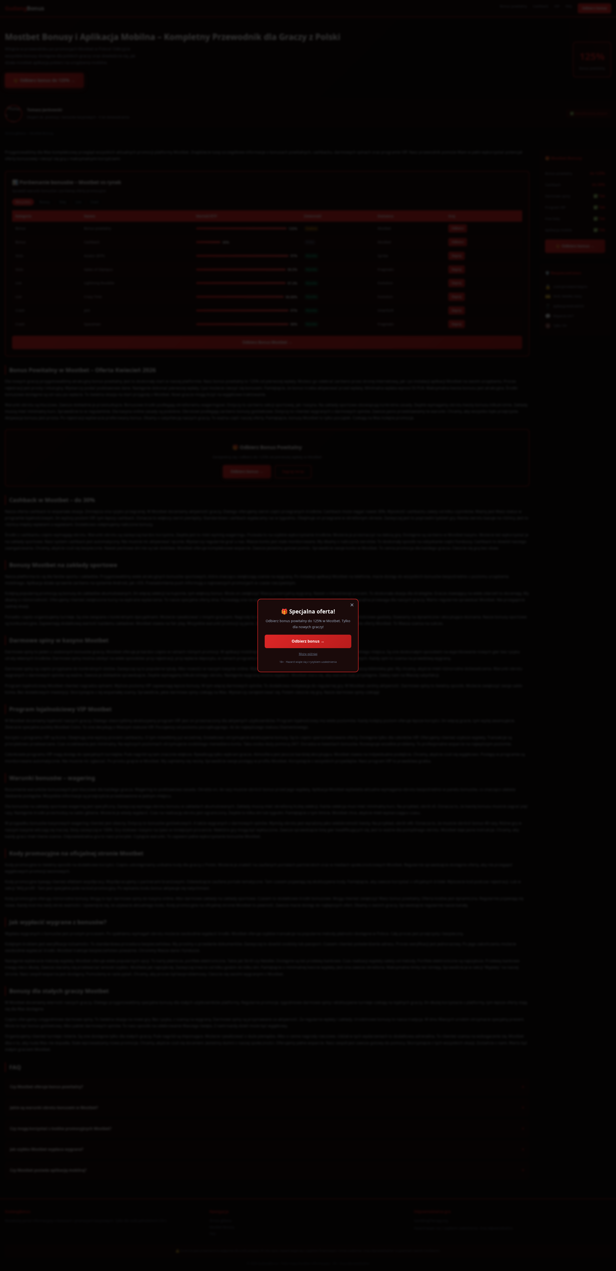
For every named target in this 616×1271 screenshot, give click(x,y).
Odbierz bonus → (308, 641)
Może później (308, 654)
